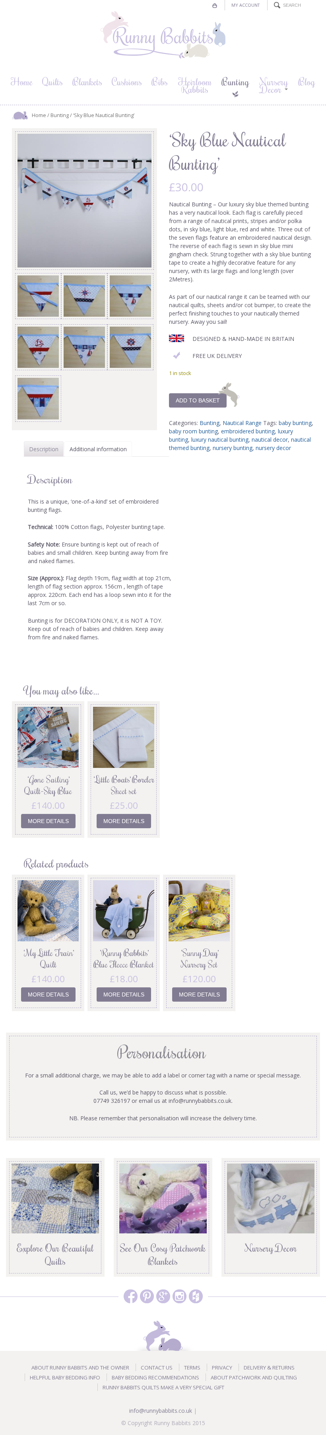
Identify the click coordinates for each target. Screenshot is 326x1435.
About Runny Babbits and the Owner (80, 1367)
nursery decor (273, 448)
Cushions (127, 81)
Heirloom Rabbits (195, 85)
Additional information (98, 449)
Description (43, 449)
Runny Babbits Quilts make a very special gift (163, 1387)
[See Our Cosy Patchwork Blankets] (163, 1198)
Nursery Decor (274, 85)
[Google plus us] (163, 1296)
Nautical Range (242, 423)
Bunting (235, 81)
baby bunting (295, 423)
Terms (192, 1367)
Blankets (87, 81)
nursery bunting (232, 448)
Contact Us (157, 1367)
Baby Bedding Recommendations (155, 1377)
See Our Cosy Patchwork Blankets (163, 1254)
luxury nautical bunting (219, 439)
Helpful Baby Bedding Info (65, 1377)
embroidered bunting (248, 431)
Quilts (52, 81)
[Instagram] (179, 1296)
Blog (306, 81)
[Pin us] (147, 1296)
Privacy (222, 1367)
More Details (48, 821)
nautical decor (270, 439)
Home (22, 81)
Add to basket (198, 400)
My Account (245, 5)
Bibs (159, 81)
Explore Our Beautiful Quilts (55, 1254)
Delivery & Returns (269, 1367)
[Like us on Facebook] (131, 1296)
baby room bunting (193, 431)
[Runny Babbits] (163, 35)
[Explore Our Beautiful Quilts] (55, 1198)
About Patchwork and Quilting (254, 1377)
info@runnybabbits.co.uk (160, 1410)
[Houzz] (196, 1296)
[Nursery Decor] (270, 1198)
